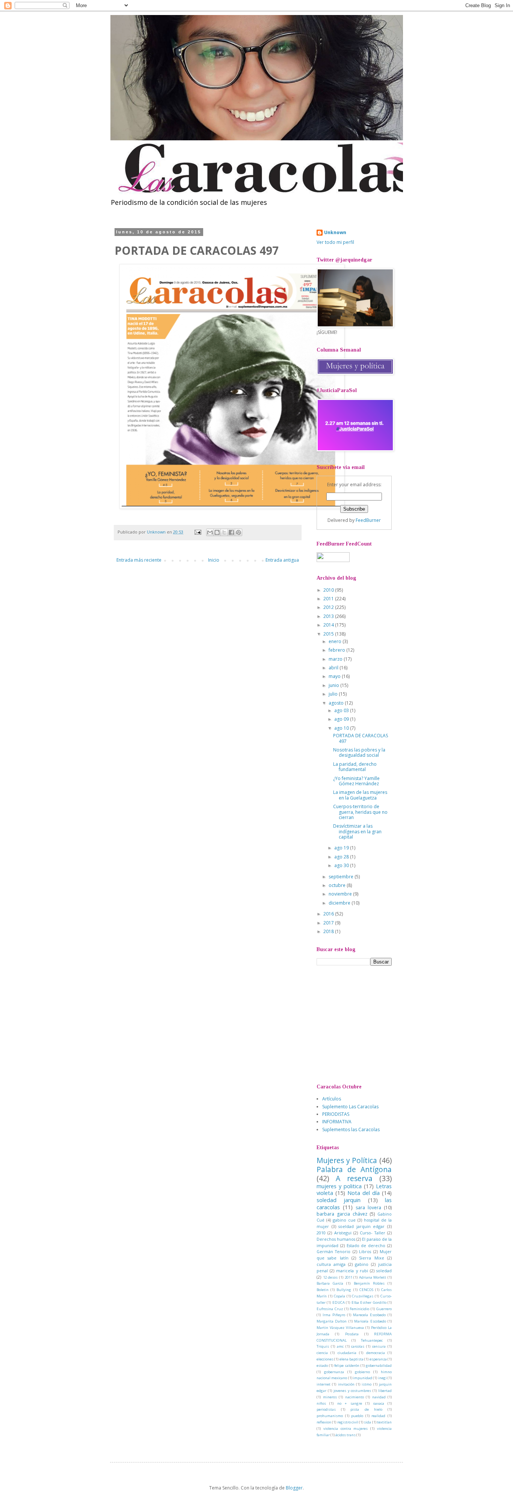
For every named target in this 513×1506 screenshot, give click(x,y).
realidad (378, 1415)
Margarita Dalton (332, 1321)
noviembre (341, 894)
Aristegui (343, 1232)
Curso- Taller (372, 1232)
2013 (329, 616)
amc (340, 1346)
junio (334, 685)
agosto (337, 703)
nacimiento (354, 1397)
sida (367, 1422)
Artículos (331, 1099)
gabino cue (344, 1220)
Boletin (323, 1289)
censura (379, 1346)
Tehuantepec (372, 1340)
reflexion (324, 1422)
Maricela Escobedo (370, 1321)
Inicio (213, 560)
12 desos (330, 1277)
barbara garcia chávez (342, 1214)
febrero (337, 650)
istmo (366, 1384)
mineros (330, 1397)
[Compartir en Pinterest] (238, 532)
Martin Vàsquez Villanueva (340, 1327)
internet (323, 1384)
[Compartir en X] (224, 532)
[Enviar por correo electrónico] (210, 532)
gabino (361, 1264)
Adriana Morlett (372, 1277)
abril (334, 667)
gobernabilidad (379, 1365)
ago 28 (342, 857)
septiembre (342, 876)
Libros (365, 1251)
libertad (385, 1390)
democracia (375, 1352)
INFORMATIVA (337, 1121)
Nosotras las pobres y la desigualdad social (359, 752)
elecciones (325, 1359)
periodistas (326, 1409)
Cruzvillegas (362, 1296)
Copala (339, 1296)
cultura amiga (331, 1264)
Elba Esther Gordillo (369, 1302)
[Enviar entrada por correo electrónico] (197, 532)
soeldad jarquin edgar (361, 1226)
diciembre (340, 903)
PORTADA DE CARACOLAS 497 (360, 738)
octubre (338, 885)
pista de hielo (366, 1409)
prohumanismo (330, 1415)
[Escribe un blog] (217, 532)
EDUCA (338, 1302)
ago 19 (342, 848)
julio (334, 694)
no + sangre (349, 1403)
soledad (384, 1270)
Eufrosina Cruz (330, 1308)
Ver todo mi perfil (335, 242)
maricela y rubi (352, 1270)
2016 (329, 914)
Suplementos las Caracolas (351, 1129)
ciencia (322, 1352)
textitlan (384, 1422)
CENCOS (366, 1289)
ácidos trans (345, 1434)
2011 (329, 598)
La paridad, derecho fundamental (355, 767)
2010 (329, 590)
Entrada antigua (282, 560)
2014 (329, 625)
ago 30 (342, 865)
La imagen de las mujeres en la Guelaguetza (360, 795)
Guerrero (384, 1308)
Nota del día (363, 1192)
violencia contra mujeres (345, 1428)
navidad (379, 1397)
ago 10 (342, 728)
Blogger (294, 1488)
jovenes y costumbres (352, 1390)
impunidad (362, 1377)
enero (336, 641)
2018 (329, 931)
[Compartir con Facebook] (231, 532)
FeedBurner (368, 520)
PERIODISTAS (335, 1114)
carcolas (357, 1346)
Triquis (323, 1346)
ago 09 (342, 719)
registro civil (347, 1422)
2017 (329, 923)
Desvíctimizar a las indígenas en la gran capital (357, 831)
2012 (329, 607)
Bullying (343, 1289)
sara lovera (368, 1207)
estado (322, 1365)
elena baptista (351, 1359)
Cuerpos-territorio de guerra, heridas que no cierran (360, 812)
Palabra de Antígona (354, 1169)
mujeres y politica (339, 1186)
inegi (382, 1377)
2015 (329, 634)
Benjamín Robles (369, 1283)
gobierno (362, 1371)
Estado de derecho (366, 1245)
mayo (335, 676)
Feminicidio (359, 1308)
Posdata (352, 1334)
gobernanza (334, 1371)
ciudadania (347, 1352)
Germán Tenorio (333, 1251)
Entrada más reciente (138, 560)
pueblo (357, 1415)
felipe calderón (346, 1365)
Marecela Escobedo (369, 1314)
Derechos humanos (336, 1239)
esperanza (378, 1359)
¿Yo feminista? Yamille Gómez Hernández (356, 781)
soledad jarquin (339, 1200)
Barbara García (330, 1283)
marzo (336, 659)
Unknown (335, 233)
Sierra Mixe (371, 1258)
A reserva (354, 1178)
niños (321, 1403)
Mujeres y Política (347, 1160)
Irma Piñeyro (334, 1314)
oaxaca (378, 1403)
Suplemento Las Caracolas (350, 1106)
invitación (346, 1384)
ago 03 (342, 710)
